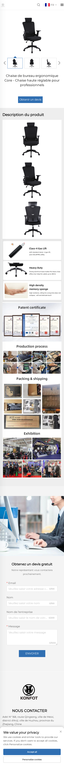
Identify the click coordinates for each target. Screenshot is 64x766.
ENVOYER (32, 653)
